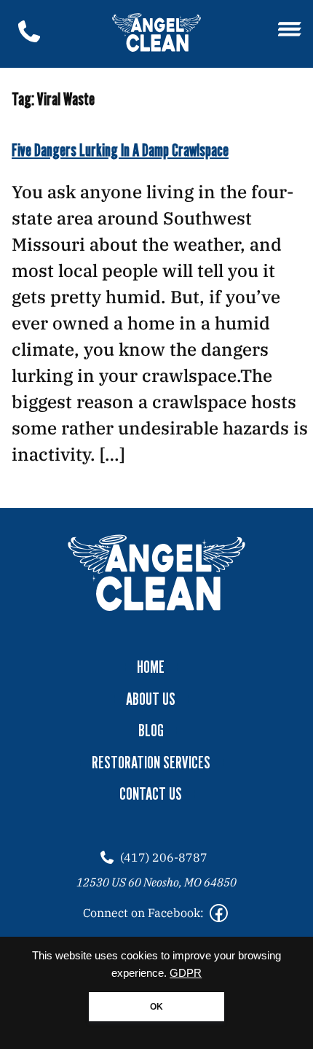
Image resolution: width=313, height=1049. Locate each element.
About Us (150, 699)
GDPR (186, 973)
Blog (151, 730)
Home (151, 667)
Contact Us (150, 794)
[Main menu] (289, 30)
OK (156, 1007)
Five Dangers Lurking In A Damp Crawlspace (120, 149)
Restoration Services (151, 762)
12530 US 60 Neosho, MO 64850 (156, 882)
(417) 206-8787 (163, 857)
